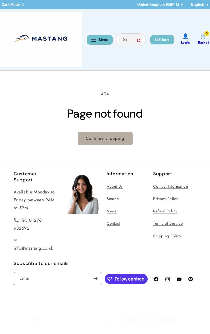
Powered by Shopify (54, 330)
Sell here (162, 39)
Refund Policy (165, 211)
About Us (115, 186)
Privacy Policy (165, 198)
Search (113, 198)
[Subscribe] (96, 278)
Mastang (33, 330)
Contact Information (170, 186)
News (111, 211)
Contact (113, 223)
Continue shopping (105, 138)
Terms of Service (168, 223)
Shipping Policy (167, 236)
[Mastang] (41, 39)
